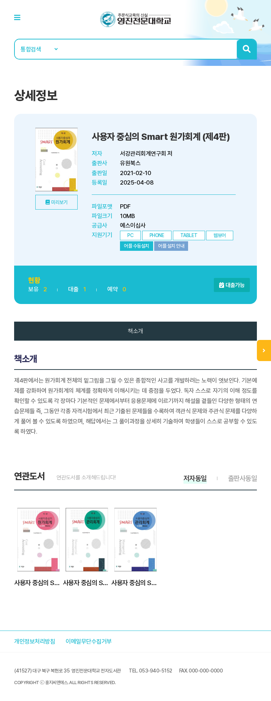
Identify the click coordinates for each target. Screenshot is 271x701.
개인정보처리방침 (34, 641)
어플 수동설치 (136, 246)
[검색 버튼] (246, 49)
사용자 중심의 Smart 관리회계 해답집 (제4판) (135, 583)
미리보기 (59, 202)
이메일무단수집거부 (89, 641)
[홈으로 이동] (135, 19)
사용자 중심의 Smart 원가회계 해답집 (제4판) (38, 583)
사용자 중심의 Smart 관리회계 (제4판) (87, 583)
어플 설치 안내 (171, 246)
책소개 (135, 331)
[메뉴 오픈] (264, 350)
